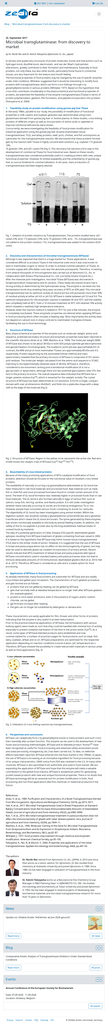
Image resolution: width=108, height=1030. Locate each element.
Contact (28, 1020)
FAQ (36, 1020)
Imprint (19, 1020)
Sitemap (44, 1020)
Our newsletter (57, 3)
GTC (52, 1020)
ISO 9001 (41, 3)
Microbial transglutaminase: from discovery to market (41, 24)
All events (95, 1006)
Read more (13, 935)
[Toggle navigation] (99, 14)
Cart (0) (99, 3)
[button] (97, 909)
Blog (6, 24)
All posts (95, 967)
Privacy (10, 1020)
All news (96, 935)
